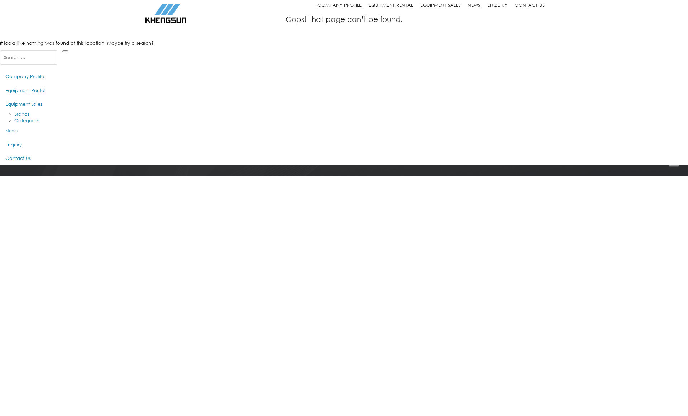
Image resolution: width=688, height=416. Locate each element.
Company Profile (339, 5)
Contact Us (530, 5)
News (474, 5)
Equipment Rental (391, 5)
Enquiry (497, 5)
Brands (21, 114)
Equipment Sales (440, 5)
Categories (26, 121)
